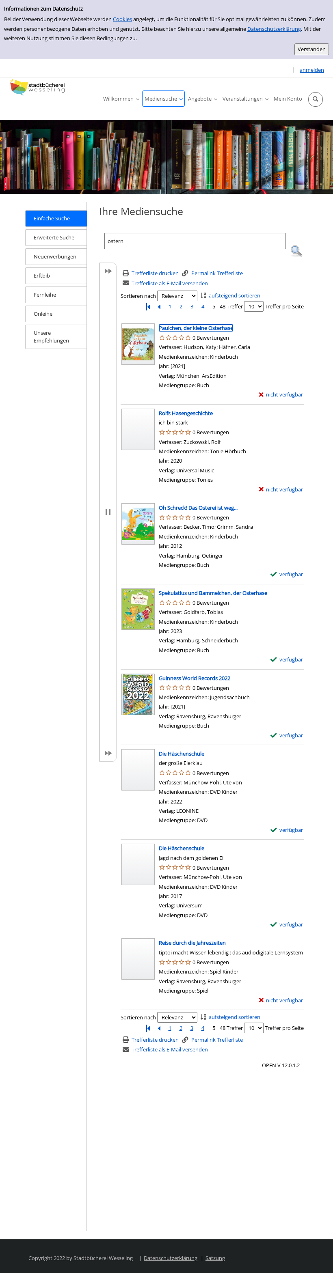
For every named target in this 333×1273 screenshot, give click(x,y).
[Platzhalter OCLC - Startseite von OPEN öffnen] (38, 87)
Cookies (122, 19)
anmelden (312, 69)
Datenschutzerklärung (274, 28)
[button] (315, 99)
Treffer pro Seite (284, 306)
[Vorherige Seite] (159, 306)
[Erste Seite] (148, 306)
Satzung (215, 1258)
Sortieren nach (138, 295)
